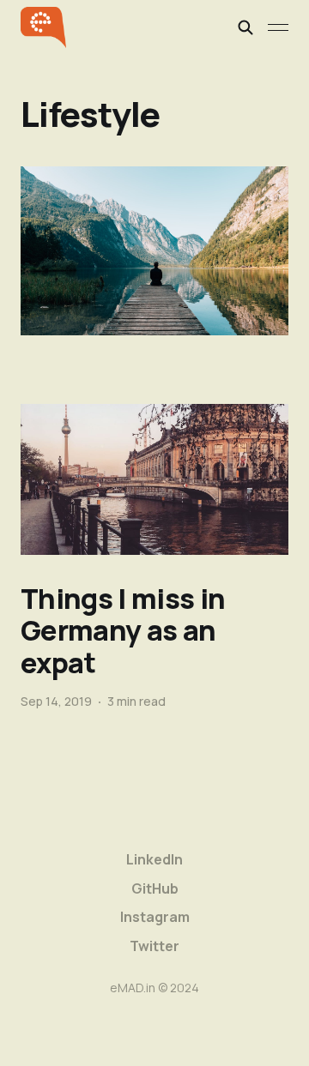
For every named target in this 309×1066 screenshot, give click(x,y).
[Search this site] (245, 27)
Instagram (155, 916)
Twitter (154, 946)
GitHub (155, 888)
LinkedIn (154, 859)
